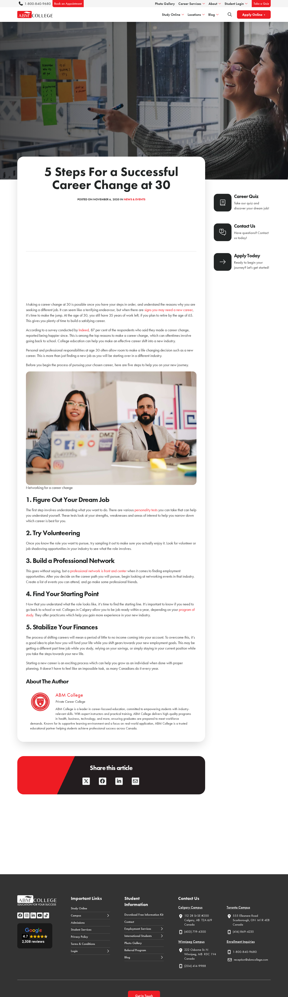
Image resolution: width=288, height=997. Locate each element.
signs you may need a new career (168, 309)
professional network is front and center (98, 570)
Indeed (84, 329)
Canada (189, 924)
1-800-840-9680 (37, 3)
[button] (34, 936)
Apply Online (252, 14)
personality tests (146, 509)
